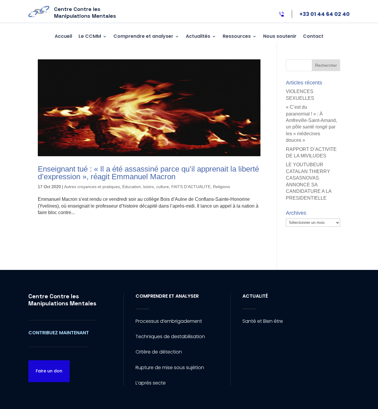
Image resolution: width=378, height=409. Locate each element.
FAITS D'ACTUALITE (191, 186)
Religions (221, 186)
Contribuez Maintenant (58, 332)
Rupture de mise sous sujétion (170, 367)
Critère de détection (159, 351)
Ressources (237, 36)
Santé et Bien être (262, 321)
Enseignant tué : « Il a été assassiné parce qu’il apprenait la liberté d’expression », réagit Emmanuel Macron (148, 172)
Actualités (198, 36)
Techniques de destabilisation (170, 336)
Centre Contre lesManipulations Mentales (62, 299)
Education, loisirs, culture (145, 186)
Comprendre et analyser (143, 36)
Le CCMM (90, 36)
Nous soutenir (279, 36)
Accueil (63, 36)
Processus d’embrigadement (169, 321)
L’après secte (151, 382)
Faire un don (49, 371)
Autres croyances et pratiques (92, 186)
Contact (313, 36)
